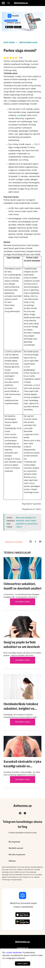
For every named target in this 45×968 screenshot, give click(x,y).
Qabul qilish (22, 963)
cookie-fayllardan (14, 952)
